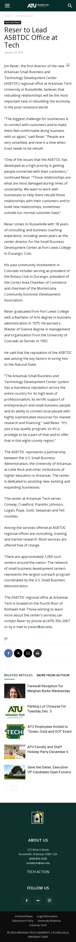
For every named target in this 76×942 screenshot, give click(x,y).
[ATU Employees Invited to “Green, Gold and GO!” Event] (14, 731)
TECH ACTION (38, 871)
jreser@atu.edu (40, 626)
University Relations (49, 921)
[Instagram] (49, 900)
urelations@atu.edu (38, 863)
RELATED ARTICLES (18, 675)
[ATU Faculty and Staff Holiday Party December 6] (14, 752)
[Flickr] (38, 901)
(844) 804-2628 (38, 858)
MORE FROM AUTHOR (53, 675)
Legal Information (47, 916)
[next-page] (13, 787)
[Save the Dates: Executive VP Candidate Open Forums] (14, 772)
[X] (18, 653)
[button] (7, 5)
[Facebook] (8, 653)
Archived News (24, 16)
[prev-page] (7, 787)
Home (8, 16)
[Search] (70, 5)
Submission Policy (22, 921)
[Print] (37, 653)
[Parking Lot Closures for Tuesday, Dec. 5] (14, 711)
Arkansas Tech (38, 925)
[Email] (28, 653)
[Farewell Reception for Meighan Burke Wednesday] (14, 691)
